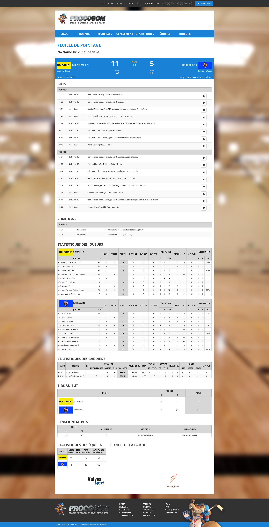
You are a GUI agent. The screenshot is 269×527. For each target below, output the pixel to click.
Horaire (84, 33)
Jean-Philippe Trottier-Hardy (99, 102)
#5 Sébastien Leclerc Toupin (69, 262)
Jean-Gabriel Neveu (95, 95)
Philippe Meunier (122, 137)
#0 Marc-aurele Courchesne (69, 294)
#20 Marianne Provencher (68, 329)
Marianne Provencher (120, 109)
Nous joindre (152, 3)
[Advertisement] (161, 20)
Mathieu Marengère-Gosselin (99, 185)
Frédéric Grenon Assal (138, 109)
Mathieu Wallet (93, 116)
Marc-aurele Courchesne (127, 178)
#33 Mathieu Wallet (65, 349)
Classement (124, 33)
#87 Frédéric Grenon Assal (68, 337)
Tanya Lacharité (113, 207)
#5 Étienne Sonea (65, 317)
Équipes (164, 33)
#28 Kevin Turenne (65, 266)
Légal (131, 3)
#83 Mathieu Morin (65, 286)
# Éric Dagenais (72, 372)
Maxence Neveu (117, 95)
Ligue (64, 33)
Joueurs (185, 33)
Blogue (121, 3)
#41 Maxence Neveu (66, 270)
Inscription (149, 515)
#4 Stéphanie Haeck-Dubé (68, 345)
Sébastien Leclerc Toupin (122, 123)
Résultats (104, 33)
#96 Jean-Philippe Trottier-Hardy (71, 290)
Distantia (102, 524)
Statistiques (145, 33)
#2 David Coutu (64, 314)
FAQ (139, 3)
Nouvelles (107, 3)
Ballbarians (190, 65)
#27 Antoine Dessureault (68, 341)
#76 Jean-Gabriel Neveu (67, 282)
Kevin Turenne (140, 185)
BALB (60, 372)
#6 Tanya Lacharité (65, 321)
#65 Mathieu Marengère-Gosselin (71, 274)
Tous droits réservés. (78, 524)
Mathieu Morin (93, 164)
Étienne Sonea (93, 207)
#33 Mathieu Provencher (68, 333)
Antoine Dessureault (96, 109)
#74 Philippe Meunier (66, 278)
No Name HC (74, 95)
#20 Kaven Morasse (66, 325)
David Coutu (112, 116)
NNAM (60, 376)
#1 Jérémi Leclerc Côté (75, 376)
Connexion (171, 512)
